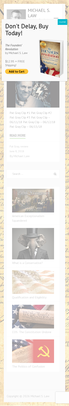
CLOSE (62, 21)
